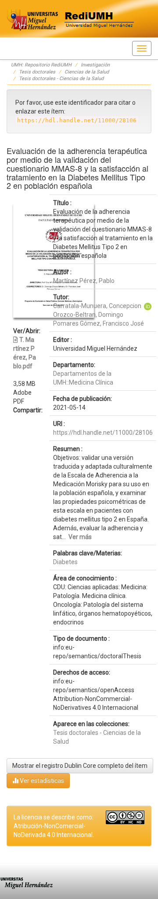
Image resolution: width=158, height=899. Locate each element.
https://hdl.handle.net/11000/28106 (103, 432)
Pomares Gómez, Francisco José (98, 323)
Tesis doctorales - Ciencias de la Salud (61, 78)
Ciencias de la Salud (87, 72)
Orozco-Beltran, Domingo (88, 314)
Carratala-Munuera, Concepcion (97, 305)
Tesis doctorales (37, 72)
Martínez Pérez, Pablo (84, 280)
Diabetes (65, 561)
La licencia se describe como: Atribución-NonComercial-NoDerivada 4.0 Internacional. (54, 826)
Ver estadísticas (41, 780)
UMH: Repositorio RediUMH (41, 65)
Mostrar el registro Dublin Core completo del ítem (79, 765)
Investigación (95, 65)
